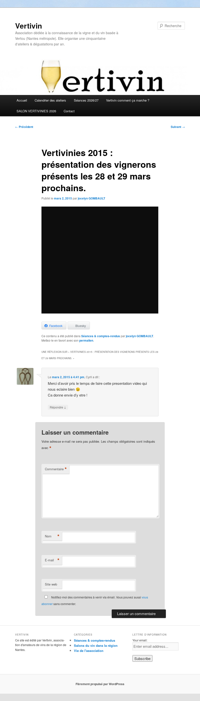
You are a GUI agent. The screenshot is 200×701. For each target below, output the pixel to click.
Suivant (178, 127)
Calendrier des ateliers (50, 100)
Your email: (139, 640)
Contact (69, 111)
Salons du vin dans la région (96, 645)
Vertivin (28, 25)
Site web (51, 584)
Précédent (24, 127)
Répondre (58, 407)
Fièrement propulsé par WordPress (100, 684)
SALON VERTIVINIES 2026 (36, 111)
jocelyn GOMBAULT (91, 198)
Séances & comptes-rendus (100, 336)
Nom (52, 536)
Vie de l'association (88, 650)
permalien (86, 340)
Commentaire (56, 469)
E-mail (52, 560)
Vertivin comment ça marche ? (127, 100)
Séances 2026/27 (86, 100)
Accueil (22, 100)
